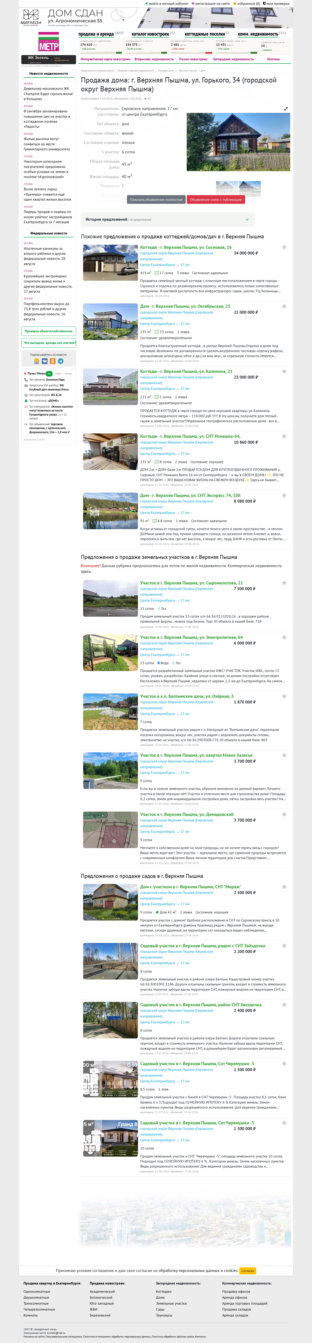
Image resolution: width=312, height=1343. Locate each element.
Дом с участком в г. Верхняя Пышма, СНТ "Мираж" (190, 887)
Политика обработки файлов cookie (173, 1336)
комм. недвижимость (258, 33)
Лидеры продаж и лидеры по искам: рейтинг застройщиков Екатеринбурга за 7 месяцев (48, 216)
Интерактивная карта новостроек (105, 59)
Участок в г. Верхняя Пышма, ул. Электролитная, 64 (191, 637)
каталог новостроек (150, 33)
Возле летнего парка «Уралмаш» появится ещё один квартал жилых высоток (47, 194)
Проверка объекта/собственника (48, 331)
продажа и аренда (96, 33)
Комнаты (31, 1315)
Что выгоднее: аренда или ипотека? (50, 343)
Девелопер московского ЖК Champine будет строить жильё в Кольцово (48, 93)
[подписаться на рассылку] (37, 360)
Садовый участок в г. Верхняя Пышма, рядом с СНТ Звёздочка (202, 946)
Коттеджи (164, 1291)
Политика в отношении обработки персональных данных (117, 1336)
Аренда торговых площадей (244, 1303)
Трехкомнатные (36, 1303)
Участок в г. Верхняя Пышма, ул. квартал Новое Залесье (196, 755)
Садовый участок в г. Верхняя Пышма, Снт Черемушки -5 (197, 1064)
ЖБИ (93, 1309)
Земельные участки (171, 1303)
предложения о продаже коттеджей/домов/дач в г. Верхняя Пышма (183, 236)
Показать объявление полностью (156, 199)
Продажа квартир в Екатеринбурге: (52, 1283)
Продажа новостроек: (107, 1283)
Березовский (100, 1315)
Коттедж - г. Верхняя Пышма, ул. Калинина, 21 (186, 371)
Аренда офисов (234, 1297)
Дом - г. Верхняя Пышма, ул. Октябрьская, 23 (185, 306)
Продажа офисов (236, 1291)
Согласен (247, 1271)
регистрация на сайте (212, 3)
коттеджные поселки (205, 33)
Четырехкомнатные (39, 1309)
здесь (86, 571)
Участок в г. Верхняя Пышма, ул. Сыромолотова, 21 (191, 583)
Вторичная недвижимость (154, 59)
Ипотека (273, 59)
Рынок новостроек (193, 59)
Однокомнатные (37, 1291)
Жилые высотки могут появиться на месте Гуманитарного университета (47, 143)
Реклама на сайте (34, 1336)
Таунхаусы (164, 1315)
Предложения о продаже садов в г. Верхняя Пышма (142, 875)
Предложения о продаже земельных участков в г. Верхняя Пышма (159, 556)
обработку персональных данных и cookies (198, 1270)
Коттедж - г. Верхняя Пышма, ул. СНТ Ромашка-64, (190, 436)
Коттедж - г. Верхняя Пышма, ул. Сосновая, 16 (186, 247)
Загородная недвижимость (233, 59)
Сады (160, 1309)
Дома (160, 1297)
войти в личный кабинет (168, 3)
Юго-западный (102, 1303)
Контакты (200, 1336)
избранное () (248, 3)
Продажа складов (236, 1309)
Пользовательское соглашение (64, 1336)
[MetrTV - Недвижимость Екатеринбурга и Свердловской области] (48, 41)
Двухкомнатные (36, 1297)
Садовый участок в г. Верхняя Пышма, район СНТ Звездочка (201, 1005)
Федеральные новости (48, 233)
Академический (102, 1291)
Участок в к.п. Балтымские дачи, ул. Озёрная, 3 (187, 696)
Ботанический (101, 1297)
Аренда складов (235, 1315)
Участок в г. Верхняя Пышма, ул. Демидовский (187, 814)
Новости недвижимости (48, 73)
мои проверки (278, 3)
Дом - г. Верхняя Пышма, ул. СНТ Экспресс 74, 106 (190, 495)
